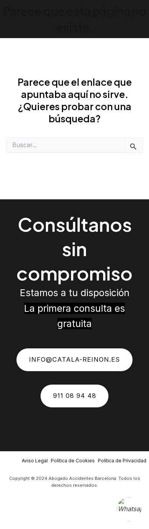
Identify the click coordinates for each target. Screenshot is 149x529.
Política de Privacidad (122, 460)
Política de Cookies (73, 460)
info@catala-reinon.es (74, 359)
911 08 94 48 (74, 395)
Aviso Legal (35, 460)
